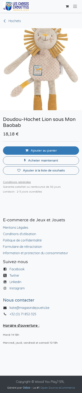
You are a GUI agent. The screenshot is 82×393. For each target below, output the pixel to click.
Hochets (14, 21)
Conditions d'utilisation (19, 234)
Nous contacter (18, 300)
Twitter (14, 275)
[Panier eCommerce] (67, 6)
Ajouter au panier (43, 151)
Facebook (17, 269)
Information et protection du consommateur (35, 253)
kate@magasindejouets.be (29, 308)
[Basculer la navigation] (75, 6)
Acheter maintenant (42, 160)
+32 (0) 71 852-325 (23, 314)
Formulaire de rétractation (22, 247)
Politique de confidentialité (22, 240)
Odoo (27, 387)
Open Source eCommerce (57, 387)
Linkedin (15, 282)
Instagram (17, 288)
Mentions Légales (15, 228)
